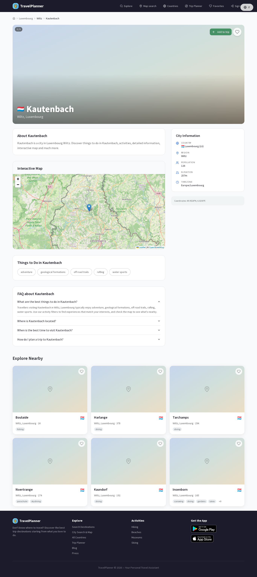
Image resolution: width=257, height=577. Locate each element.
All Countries (79, 537)
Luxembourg (26, 18)
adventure (26, 272)
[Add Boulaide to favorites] (81, 371)
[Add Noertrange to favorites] (81, 443)
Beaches (136, 532)
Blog (74, 548)
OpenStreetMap (156, 247)
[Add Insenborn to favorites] (238, 443)
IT (249, 7)
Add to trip (223, 32)
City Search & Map (82, 532)
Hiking (135, 527)
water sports (120, 272)
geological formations (53, 272)
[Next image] (238, 74)
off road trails (81, 272)
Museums (137, 537)
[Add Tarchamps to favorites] (238, 371)
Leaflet (142, 247)
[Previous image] (18, 74)
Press (75, 553)
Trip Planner (78, 542)
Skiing (135, 542)
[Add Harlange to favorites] (160, 371)
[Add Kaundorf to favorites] (160, 443)
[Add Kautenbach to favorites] (237, 32)
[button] (89, 208)
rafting (100, 272)
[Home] (14, 18)
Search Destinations (83, 527)
